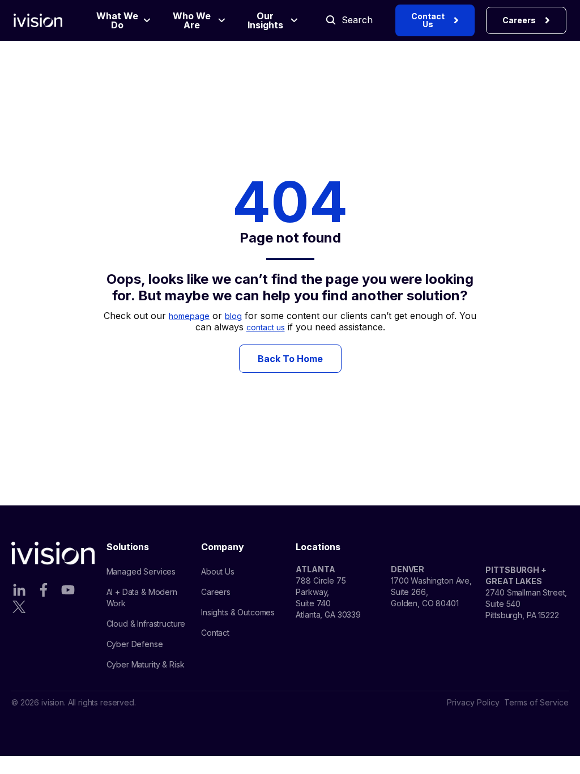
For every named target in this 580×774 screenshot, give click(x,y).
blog (233, 316)
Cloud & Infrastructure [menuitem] (146, 623)
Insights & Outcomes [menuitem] (238, 612)
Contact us (428, 20)
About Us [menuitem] (217, 571)
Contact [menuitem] (215, 632)
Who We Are (192, 20)
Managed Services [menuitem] (141, 571)
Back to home (290, 358)
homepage (189, 316)
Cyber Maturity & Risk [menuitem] (145, 664)
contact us (265, 327)
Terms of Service (536, 702)
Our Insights (265, 20)
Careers (519, 20)
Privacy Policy (473, 702)
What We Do (117, 20)
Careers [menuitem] (216, 592)
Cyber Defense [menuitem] (134, 644)
